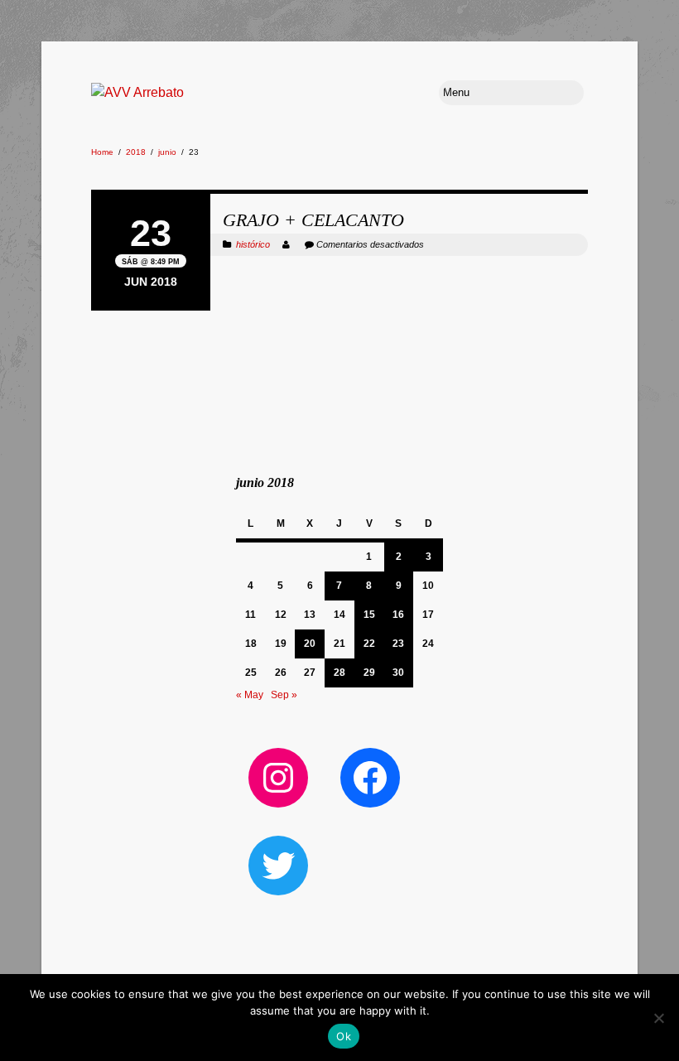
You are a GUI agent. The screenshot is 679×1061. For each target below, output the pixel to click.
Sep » (284, 695)
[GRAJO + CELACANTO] (339, 192)
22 (369, 643)
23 (398, 643)
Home (102, 152)
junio (167, 152)
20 (309, 643)
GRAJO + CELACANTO (313, 220)
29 (369, 672)
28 (339, 672)
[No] (658, 1018)
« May (249, 695)
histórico (253, 244)
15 (369, 614)
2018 (136, 152)
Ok (343, 1036)
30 (398, 672)
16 (398, 614)
